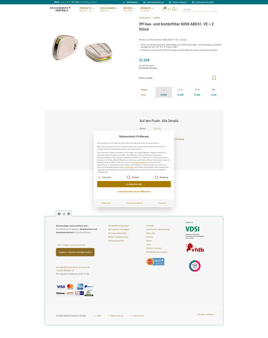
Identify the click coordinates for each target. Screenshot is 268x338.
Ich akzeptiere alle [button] (134, 184)
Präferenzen (106, 203)
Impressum (162, 203)
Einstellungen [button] (129, 167)
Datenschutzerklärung (139, 162)
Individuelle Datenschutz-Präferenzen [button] (134, 191)
